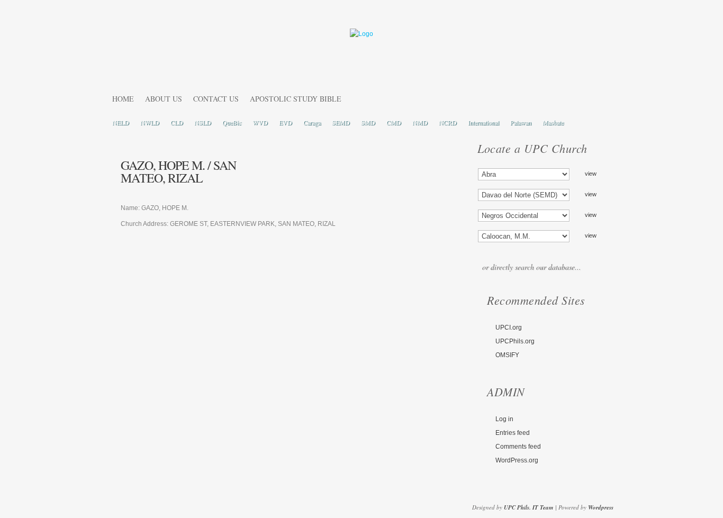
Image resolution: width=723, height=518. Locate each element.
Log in (504, 419)
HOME (123, 99)
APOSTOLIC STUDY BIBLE (295, 99)
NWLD (149, 122)
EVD (285, 122)
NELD (120, 122)
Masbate (553, 122)
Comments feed (518, 446)
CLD (176, 122)
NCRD (448, 122)
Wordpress (600, 507)
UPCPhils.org (515, 341)
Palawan (520, 122)
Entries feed (512, 433)
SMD (368, 122)
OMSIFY (507, 355)
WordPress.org (516, 460)
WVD (260, 122)
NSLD (202, 122)
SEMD (341, 122)
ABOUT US (163, 99)
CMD (393, 122)
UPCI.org (508, 327)
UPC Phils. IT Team (529, 507)
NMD (420, 122)
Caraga (312, 122)
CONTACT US (216, 99)
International (483, 122)
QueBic (231, 122)
